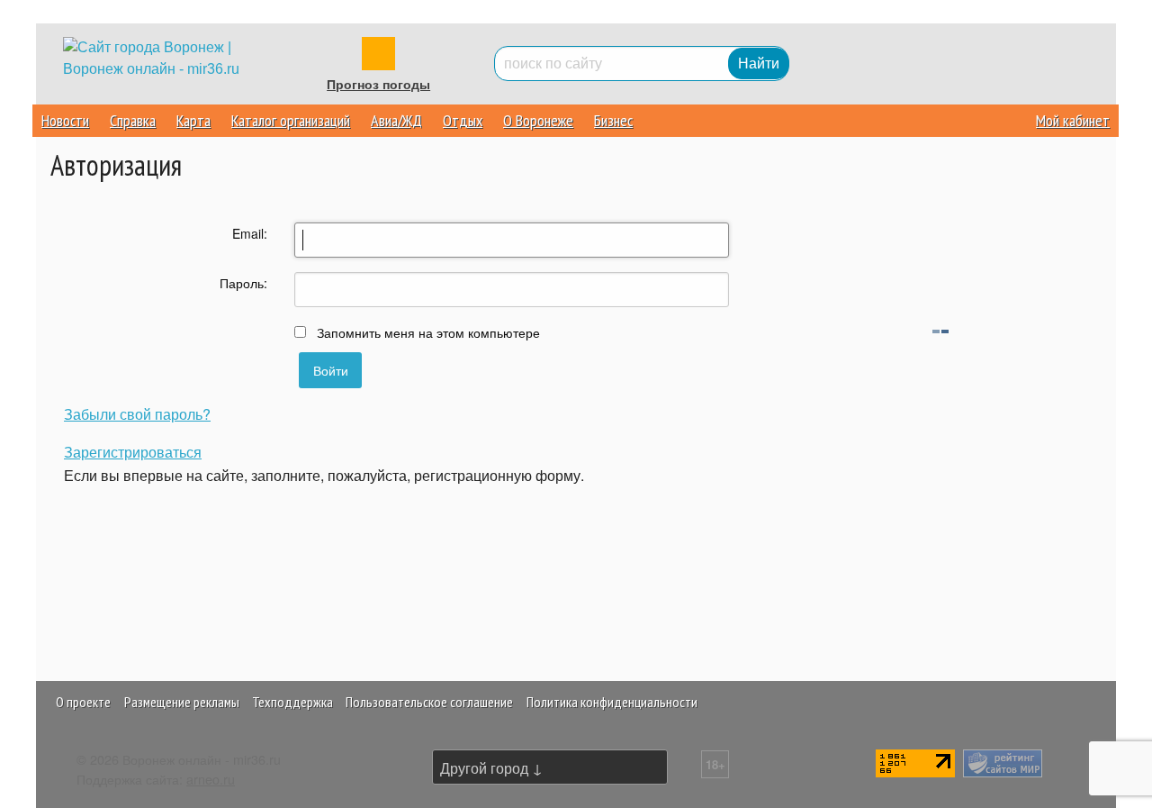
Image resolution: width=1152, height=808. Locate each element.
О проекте (83, 702)
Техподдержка (292, 702)
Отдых (462, 120)
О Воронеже (538, 120)
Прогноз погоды (378, 84)
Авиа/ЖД (396, 120)
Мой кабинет (1073, 120)
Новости (65, 120)
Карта (193, 120)
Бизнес (613, 120)
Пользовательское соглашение (429, 702)
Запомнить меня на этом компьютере (426, 332)
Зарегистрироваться (133, 451)
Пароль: (243, 283)
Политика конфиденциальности (612, 702)
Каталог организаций (290, 120)
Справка (133, 120)
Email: (249, 233)
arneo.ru (210, 778)
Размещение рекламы (181, 702)
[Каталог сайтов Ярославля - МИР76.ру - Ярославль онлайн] (1002, 760)
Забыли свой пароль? (137, 414)
